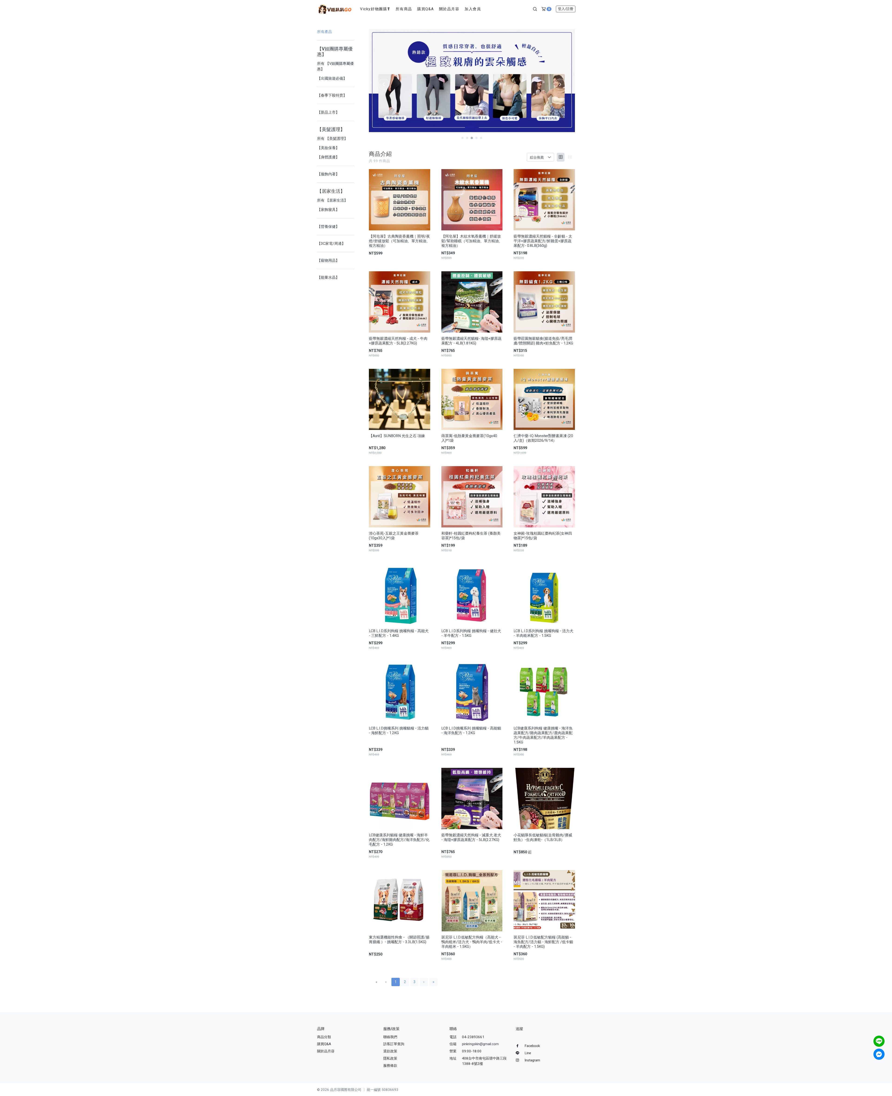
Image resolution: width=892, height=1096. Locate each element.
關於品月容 (449, 9)
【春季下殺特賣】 (332, 95)
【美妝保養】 (328, 148)
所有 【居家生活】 (332, 200)
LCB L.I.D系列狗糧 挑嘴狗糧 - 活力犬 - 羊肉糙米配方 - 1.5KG (543, 633)
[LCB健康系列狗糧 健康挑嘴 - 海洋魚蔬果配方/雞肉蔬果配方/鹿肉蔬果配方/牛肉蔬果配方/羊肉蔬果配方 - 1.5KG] (544, 692)
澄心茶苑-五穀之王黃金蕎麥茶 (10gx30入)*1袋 (394, 535)
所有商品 (404, 9)
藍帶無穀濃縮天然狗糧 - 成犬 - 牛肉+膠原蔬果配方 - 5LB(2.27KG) (398, 340)
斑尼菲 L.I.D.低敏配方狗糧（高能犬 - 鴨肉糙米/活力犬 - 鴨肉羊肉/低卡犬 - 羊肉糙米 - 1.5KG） (471, 942)
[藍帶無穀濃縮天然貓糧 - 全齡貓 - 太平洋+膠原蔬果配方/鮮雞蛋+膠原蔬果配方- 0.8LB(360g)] (544, 199)
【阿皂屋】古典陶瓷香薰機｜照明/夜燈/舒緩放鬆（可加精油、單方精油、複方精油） (399, 241)
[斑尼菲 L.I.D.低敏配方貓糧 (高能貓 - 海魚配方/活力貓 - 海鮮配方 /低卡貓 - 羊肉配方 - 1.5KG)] (544, 900)
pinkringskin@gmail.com (480, 1044)
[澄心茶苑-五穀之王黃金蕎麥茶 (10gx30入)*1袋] (399, 496)
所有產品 (324, 31)
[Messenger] (879, 1054)
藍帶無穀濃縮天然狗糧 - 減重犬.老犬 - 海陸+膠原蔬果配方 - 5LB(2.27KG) (471, 837)
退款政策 (390, 1051)
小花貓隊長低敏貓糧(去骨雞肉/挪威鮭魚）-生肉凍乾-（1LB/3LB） (543, 837)
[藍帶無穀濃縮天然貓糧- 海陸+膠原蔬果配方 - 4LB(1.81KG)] (472, 302)
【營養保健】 (328, 226)
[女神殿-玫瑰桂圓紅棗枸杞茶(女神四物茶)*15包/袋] (544, 496)
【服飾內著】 (328, 174)
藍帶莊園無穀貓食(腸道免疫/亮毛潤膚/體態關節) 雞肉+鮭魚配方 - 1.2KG (543, 340)
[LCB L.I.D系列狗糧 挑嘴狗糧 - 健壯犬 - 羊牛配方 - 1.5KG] (472, 594)
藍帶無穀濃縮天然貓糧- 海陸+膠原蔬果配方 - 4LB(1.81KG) (471, 340)
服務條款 (390, 1065)
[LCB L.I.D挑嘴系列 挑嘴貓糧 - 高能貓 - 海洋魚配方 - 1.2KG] (472, 692)
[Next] (560, 84)
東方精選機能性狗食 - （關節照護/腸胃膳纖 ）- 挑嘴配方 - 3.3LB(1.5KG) (399, 939)
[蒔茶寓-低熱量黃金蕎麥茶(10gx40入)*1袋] (472, 399)
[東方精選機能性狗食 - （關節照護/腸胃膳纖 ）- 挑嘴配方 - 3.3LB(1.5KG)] (399, 900)
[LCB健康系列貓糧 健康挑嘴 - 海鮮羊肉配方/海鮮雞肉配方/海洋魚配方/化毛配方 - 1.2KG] (399, 798)
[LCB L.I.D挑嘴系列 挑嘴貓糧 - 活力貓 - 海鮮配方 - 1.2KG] (399, 692)
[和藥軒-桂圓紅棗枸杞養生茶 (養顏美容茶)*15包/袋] (472, 496)
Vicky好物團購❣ (375, 9)
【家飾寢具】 (328, 209)
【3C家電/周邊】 (331, 243)
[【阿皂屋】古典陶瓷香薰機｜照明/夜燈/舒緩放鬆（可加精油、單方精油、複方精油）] (399, 199)
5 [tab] (481, 138)
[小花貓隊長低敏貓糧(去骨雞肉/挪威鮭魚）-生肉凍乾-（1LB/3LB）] (544, 798)
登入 (565, 9)
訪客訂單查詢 (393, 1044)
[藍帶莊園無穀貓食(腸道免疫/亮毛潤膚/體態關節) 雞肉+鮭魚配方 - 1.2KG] (544, 302)
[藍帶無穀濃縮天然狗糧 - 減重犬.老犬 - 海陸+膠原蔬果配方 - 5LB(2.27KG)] (472, 798)
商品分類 (324, 1037)
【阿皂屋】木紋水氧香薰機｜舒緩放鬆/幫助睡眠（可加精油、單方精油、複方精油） (471, 241)
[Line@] (879, 1041)
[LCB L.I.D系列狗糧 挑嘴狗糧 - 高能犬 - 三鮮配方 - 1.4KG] (399, 594)
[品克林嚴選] (335, 9)
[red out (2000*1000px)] (472, 80)
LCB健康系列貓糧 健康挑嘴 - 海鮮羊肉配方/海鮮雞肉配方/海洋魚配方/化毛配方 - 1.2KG (399, 840)
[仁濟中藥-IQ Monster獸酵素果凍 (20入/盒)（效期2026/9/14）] (544, 399)
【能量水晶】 (328, 277)
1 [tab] (462, 138)
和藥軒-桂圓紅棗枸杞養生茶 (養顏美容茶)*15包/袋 (471, 535)
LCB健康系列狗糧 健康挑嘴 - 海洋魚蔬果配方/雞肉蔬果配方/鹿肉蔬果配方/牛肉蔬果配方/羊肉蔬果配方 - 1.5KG (543, 735)
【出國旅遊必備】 (332, 78)
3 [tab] (472, 138)
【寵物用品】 (328, 260)
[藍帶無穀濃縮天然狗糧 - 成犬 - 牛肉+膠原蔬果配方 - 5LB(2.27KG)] (399, 302)
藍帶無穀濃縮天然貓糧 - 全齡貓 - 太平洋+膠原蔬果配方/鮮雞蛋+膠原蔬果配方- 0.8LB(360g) (543, 241)
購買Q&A (425, 9)
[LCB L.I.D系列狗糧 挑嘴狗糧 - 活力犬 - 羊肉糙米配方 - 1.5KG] (544, 594)
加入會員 (473, 9)
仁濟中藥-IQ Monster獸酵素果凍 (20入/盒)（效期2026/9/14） (543, 438)
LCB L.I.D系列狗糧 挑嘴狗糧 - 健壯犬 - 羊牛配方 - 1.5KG (471, 633)
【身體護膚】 (328, 157)
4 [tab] (476, 138)
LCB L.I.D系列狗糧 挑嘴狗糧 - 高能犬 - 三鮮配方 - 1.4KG (399, 633)
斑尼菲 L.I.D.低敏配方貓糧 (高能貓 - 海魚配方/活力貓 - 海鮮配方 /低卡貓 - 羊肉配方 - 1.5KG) (543, 942)
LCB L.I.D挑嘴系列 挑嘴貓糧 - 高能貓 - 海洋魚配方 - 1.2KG (471, 730)
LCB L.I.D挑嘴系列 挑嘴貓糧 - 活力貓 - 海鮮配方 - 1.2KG (399, 730)
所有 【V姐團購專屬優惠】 (335, 66)
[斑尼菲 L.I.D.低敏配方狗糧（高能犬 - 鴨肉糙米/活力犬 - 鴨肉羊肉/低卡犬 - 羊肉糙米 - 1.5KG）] (472, 900)
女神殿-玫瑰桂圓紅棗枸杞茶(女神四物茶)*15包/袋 (543, 535)
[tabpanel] (472, 80)
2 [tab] (467, 138)
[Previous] (383, 84)
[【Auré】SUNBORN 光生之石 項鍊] (399, 399)
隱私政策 (390, 1058)
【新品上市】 (328, 112)
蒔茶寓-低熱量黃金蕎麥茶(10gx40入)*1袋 (469, 438)
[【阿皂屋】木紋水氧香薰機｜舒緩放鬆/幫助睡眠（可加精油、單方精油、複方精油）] (472, 199)
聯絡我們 (390, 1037)
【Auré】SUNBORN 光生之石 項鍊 (397, 436)
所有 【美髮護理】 (332, 138)
